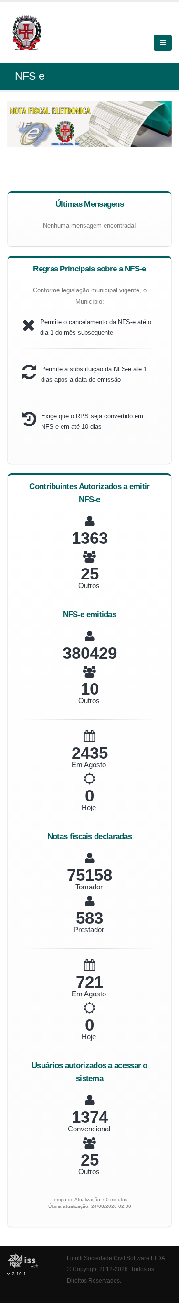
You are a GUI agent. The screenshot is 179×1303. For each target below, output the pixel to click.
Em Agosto (89, 764)
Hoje (89, 807)
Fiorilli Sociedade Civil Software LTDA (116, 1258)
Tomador (89, 886)
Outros (89, 585)
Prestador (89, 929)
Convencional (89, 1128)
